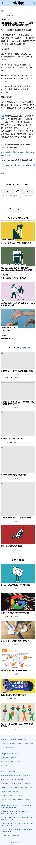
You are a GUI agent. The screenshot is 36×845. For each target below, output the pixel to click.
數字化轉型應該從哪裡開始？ (11, 546)
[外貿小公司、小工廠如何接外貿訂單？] (18, 630)
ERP (14, 275)
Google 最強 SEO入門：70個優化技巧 (16, 243)
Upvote (8, 191)
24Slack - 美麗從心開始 (8, 771)
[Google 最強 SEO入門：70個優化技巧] (18, 231)
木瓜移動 (4, 116)
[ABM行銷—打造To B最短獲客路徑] (18, 658)
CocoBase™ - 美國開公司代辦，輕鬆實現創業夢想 (16, 787)
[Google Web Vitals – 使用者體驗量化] (18, 573)
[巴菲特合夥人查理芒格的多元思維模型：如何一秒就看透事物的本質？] (18, 390)
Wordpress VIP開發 (7, 765)
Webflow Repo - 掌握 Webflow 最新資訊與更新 (15, 799)
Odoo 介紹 (5, 330)
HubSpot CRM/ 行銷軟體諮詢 (10, 754)
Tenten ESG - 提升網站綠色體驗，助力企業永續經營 (17, 743)
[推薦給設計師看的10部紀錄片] (18, 423)
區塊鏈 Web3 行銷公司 (8, 747)
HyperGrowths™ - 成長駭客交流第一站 (13, 779)
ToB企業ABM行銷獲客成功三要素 (13, 695)
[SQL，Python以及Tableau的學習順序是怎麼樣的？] (18, 712)
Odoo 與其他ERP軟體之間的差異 (13, 278)
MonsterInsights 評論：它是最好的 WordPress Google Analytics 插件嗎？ (17, 269)
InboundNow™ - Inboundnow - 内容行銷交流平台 (16, 783)
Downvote (27, 191)
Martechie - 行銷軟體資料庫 (9, 791)
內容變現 (4, 239)
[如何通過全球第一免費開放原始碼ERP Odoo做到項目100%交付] (18, 291)
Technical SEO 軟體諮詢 (8, 757)
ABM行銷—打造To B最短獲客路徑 (14, 670)
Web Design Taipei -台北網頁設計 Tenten (13, 739)
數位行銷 (17, 265)
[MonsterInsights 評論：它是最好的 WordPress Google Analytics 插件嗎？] (18, 256)
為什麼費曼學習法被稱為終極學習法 (14, 475)
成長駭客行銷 (25, 348)
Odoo (4, 300)
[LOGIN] (34, 3)
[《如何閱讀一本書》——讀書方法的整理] (18, 499)
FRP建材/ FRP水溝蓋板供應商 (10, 835)
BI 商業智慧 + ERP (7, 275)
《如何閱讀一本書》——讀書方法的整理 (16, 518)
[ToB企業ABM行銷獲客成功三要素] (18, 686)
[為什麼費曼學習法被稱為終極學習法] (18, 459)
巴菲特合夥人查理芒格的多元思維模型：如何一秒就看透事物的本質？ (17, 403)
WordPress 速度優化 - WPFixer (10, 761)
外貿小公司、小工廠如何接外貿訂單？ (15, 641)
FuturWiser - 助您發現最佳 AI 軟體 (11, 795)
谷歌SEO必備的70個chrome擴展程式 (15, 613)
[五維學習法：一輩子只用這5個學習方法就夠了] (18, 360)
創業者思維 (11, 239)
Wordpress (9, 265)
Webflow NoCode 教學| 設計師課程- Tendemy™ (15, 775)
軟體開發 (23, 265)
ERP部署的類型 (7, 339)
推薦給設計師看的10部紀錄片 (12, 438)
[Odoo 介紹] (18, 318)
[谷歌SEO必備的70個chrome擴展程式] (18, 602)
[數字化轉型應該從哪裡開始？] (18, 534)
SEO (3, 265)
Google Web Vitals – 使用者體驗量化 (16, 585)
